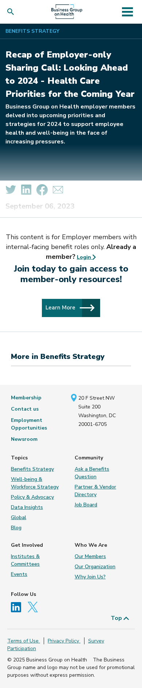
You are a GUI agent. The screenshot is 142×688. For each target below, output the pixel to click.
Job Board (86, 504)
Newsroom (24, 439)
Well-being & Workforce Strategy (35, 483)
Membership (26, 397)
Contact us (25, 409)
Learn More (61, 307)
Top (117, 618)
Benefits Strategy (32, 31)
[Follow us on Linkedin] (18, 606)
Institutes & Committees (25, 560)
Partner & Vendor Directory (95, 490)
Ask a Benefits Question (92, 473)
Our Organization (95, 566)
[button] (12, 12)
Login (84, 257)
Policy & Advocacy (32, 497)
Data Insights (27, 507)
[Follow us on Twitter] (34, 606)
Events (19, 574)
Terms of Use (23, 640)
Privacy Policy (64, 640)
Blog (16, 527)
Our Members (90, 556)
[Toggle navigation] (127, 12)
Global (18, 517)
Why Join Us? (90, 576)
